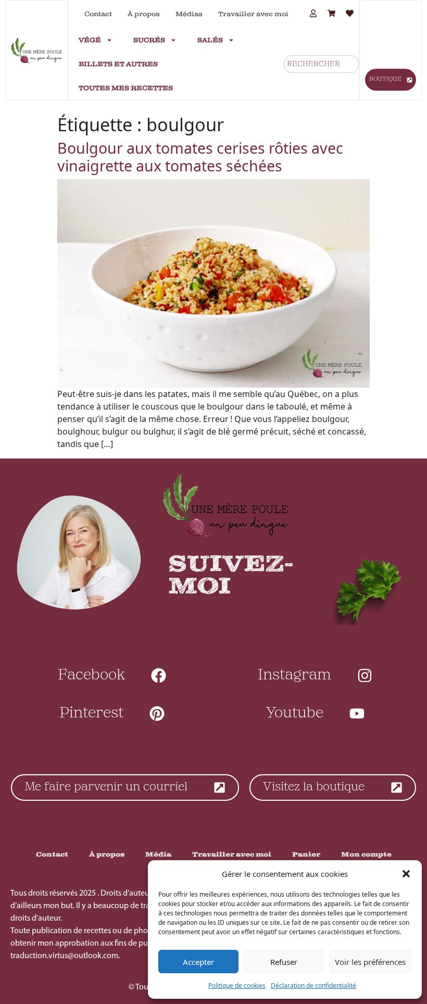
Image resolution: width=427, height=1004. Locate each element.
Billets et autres (118, 64)
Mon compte (366, 854)
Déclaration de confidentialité (313, 985)
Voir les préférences (370, 962)
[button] (406, 874)
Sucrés (149, 40)
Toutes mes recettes (126, 88)
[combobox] (321, 64)
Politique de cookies (237, 985)
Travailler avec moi (253, 14)
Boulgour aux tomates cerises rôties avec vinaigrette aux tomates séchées (200, 157)
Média (158, 854)
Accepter (198, 962)
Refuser (283, 962)
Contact (98, 14)
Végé (90, 40)
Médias (189, 14)
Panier (306, 854)
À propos (144, 14)
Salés (210, 40)
